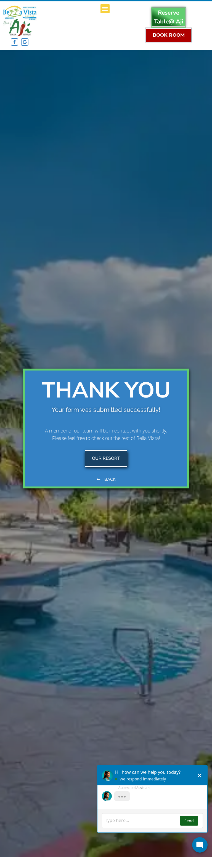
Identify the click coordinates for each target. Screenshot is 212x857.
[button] (105, 8)
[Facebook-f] (14, 42)
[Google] (24, 42)
